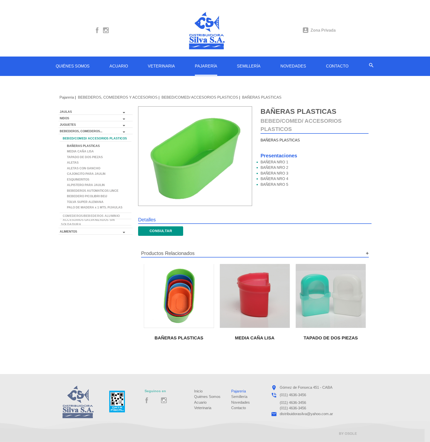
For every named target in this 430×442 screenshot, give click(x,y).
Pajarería (238, 391)
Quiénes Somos (207, 396)
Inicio (198, 391)
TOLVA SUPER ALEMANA (82, 202)
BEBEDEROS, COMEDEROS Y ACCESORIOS (118, 97)
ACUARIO (118, 66)
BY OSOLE (348, 434)
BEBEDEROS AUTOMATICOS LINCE (89, 190)
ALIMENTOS (68, 231)
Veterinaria (202, 408)
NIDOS (64, 118)
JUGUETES (68, 124)
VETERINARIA (161, 66)
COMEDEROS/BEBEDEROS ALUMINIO (90, 216)
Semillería (239, 396)
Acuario (200, 402)
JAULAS (66, 112)
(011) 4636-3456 (293, 395)
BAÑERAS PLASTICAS (261, 97)
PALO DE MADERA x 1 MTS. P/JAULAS (91, 207)
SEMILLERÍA (249, 66)
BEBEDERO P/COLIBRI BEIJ (84, 196)
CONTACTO (337, 66)
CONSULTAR (161, 231)
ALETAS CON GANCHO (80, 168)
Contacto (238, 408)
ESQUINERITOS (75, 179)
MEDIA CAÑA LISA (77, 151)
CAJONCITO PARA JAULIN (83, 174)
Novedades (240, 402)
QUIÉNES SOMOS (73, 66)
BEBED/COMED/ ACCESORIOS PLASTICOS (199, 97)
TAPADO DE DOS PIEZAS (82, 157)
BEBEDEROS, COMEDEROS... (81, 131)
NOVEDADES (293, 66)
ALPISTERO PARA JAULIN (83, 185)
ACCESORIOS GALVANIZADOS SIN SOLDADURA (88, 222)
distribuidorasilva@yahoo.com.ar (306, 414)
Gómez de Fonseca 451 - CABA (306, 387)
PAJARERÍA (206, 66)
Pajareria (66, 97)
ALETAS (70, 162)
